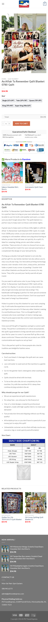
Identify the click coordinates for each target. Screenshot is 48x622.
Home (4, 79)
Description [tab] (7, 199)
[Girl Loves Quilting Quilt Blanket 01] (35, 502)
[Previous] (1, 179)
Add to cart (21, 123)
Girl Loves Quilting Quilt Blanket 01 (34, 518)
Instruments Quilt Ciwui (34, 187)
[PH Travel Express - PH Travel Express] (24, 4)
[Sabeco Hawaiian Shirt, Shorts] (12, 172)
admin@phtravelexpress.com (13, 594)
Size (3, 96)
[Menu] (3, 4)
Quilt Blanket (13, 79)
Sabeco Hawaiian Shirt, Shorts (10, 188)
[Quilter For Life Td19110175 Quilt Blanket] (12, 502)
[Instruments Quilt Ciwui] (35, 172)
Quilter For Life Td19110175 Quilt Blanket (12, 518)
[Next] (46, 179)
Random (26, 159)
